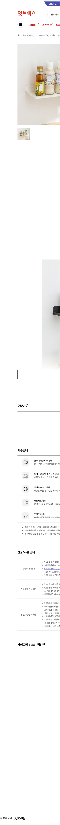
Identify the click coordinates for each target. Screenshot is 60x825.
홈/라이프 (27, 35)
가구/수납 (41, 35)
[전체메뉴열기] (20, 24)
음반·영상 (47, 25)
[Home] (18, 35)
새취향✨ (33, 25)
